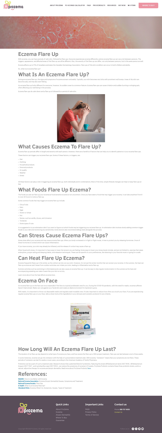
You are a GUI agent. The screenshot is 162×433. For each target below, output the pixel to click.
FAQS (89, 5)
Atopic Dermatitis (63, 415)
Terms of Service (92, 415)
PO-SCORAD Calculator (75, 5)
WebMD (21, 379)
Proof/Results (99, 5)
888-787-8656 (125, 409)
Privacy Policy (90, 412)
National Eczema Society (26, 383)
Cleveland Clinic (23, 388)
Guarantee (60, 420)
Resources (111, 5)
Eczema (59, 412)
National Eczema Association (28, 381)
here (89, 368)
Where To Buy (148, 5)
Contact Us (118, 412)
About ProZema (56, 5)
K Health (21, 386)
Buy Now (121, 5)
